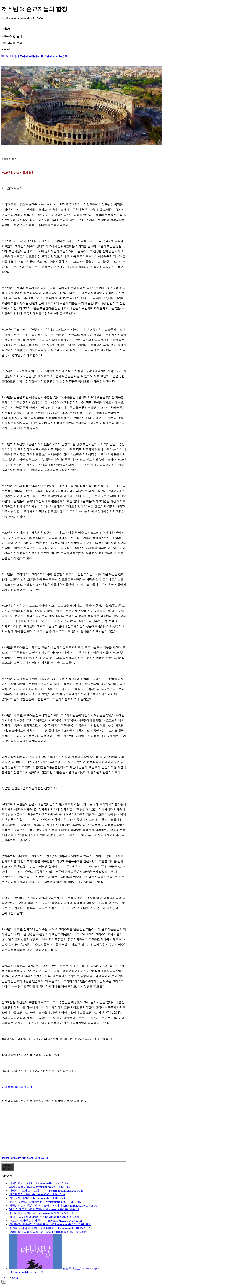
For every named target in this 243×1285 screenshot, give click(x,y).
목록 (7, 1167)
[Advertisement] (63, 1131)
